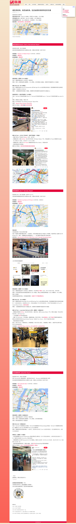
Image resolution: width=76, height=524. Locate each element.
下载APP (53, 317)
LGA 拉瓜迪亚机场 (66, 12)
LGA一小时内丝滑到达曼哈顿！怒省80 (29, 445)
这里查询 (45, 317)
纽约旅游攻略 (21, 22)
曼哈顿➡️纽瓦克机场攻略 (26, 105)
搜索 (63, 4)
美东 (29, 4)
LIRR (20, 315)
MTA (34, 443)
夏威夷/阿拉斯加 (41, 4)
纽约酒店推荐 (28, 22)
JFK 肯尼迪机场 (65, 11)
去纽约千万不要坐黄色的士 (38, 296)
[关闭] (74, 6)
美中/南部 (34, 4)
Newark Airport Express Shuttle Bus (24, 103)
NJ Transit (26, 142)
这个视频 (40, 290)
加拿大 (47, 4)
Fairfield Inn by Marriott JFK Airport (25, 200)
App (26, 137)
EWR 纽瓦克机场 (66, 10)
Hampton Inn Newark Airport (24, 53)
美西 (26, 4)
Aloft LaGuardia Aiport (22, 383)
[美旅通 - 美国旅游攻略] (15, 5)
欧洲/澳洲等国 (58, 4)
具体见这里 (25, 305)
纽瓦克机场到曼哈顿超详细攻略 (28, 146)
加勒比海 (52, 4)
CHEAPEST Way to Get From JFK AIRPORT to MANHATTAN (31, 326)
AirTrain (23, 139)
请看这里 (20, 55)
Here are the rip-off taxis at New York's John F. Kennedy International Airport (34, 237)
